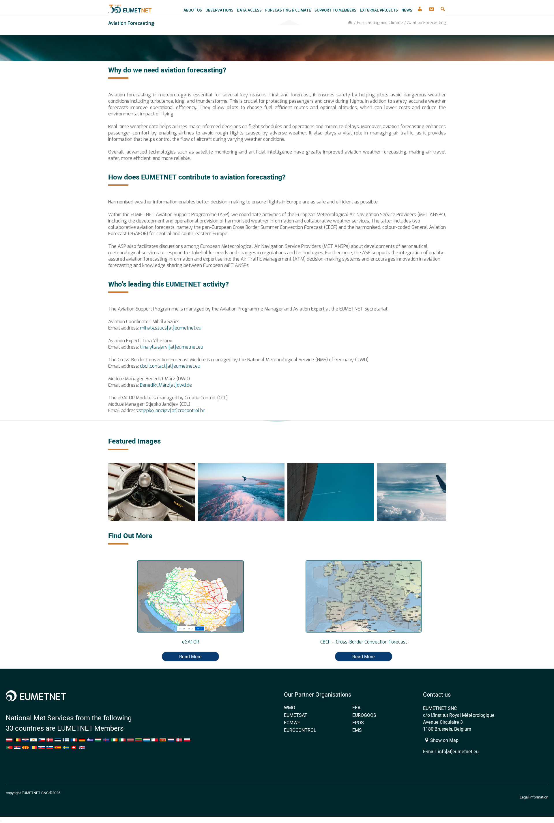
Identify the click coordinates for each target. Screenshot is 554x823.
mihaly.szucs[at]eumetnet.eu (170, 328)
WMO (289, 707)
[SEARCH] (443, 7)
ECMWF (292, 722)
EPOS (358, 722)
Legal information (534, 797)
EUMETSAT (295, 715)
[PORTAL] (420, 7)
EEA (356, 707)
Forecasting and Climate (380, 22)
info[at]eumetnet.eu (458, 751)
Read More (190, 656)
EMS (357, 730)
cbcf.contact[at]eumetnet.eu (170, 366)
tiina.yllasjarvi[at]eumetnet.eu (171, 347)
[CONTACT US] (431, 7)
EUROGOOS (364, 715)
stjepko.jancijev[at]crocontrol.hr (172, 410)
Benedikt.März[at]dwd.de (166, 385)
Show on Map (443, 740)
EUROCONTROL (300, 730)
